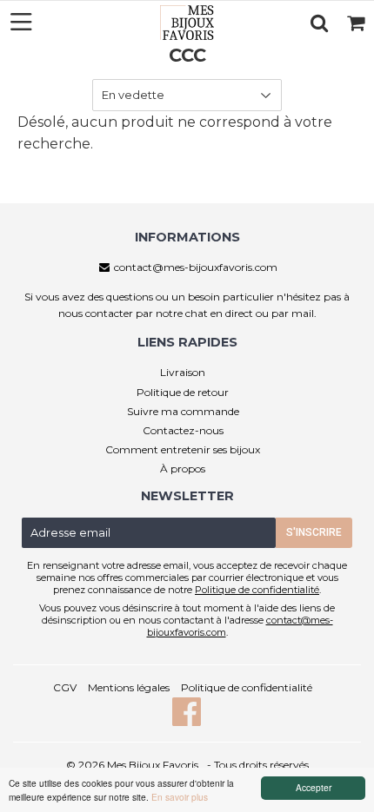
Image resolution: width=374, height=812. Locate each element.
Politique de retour (183, 392)
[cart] (355, 22)
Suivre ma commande (183, 411)
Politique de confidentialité (257, 590)
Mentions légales (129, 687)
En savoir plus (179, 796)
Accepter (313, 787)
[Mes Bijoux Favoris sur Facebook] (187, 720)
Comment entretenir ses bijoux (182, 449)
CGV (65, 687)
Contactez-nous (183, 430)
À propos (182, 468)
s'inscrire (314, 532)
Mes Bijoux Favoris (152, 764)
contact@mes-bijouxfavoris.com (195, 267)
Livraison (182, 372)
